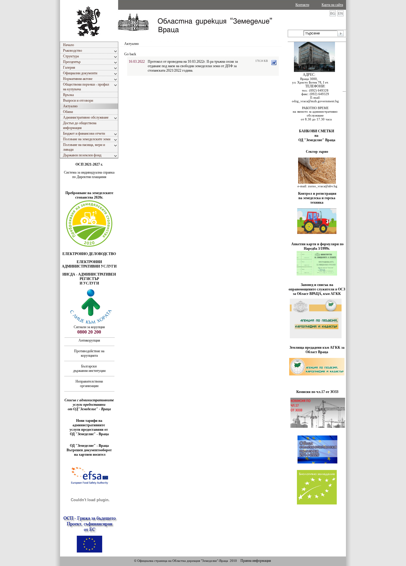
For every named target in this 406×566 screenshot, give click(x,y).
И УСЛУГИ (89, 283)
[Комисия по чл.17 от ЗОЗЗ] (317, 426)
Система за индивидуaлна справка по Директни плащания (89, 174)
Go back (130, 54)
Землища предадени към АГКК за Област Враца (316, 349)
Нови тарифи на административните (89, 423)
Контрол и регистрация (317, 193)
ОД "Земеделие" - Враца (89, 434)
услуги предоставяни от (89, 429)
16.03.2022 (137, 61)
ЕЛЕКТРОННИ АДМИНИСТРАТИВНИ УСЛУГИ (89, 264)
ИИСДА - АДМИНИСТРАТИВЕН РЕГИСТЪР (89, 276)
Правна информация (255, 561)
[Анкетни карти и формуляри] (317, 274)
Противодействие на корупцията (89, 353)
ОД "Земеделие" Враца (316, 140)
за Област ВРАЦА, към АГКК (317, 294)
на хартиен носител (89, 454)
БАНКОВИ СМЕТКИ (317, 131)
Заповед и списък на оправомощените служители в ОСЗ (317, 287)
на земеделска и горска (316, 198)
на (316, 135)
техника (316, 202)
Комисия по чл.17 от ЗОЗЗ (317, 392)
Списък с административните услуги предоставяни (89, 402)
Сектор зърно (317, 152)
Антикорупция (89, 340)
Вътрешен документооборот (89, 450)
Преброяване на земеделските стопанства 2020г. (89, 195)
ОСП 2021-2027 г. (89, 164)
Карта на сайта (332, 5)
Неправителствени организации (89, 383)
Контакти (302, 5)
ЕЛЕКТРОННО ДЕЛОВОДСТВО (89, 254)
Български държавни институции (89, 368)
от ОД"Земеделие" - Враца (89, 409)
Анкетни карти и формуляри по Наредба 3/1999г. (317, 246)
